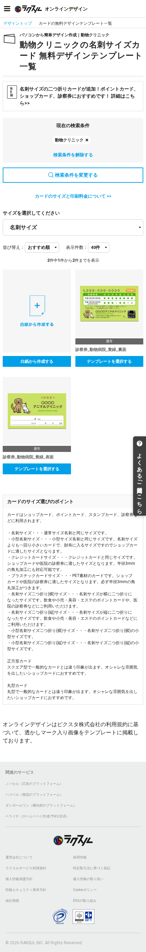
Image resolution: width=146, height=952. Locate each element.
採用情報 (80, 857)
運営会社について (19, 857)
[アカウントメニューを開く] (139, 9)
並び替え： (14, 247)
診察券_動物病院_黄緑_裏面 (100, 349)
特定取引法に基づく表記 (91, 868)
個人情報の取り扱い (88, 879)
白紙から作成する (37, 361)
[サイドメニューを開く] (7, 9)
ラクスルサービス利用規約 (25, 868)
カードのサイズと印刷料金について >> (73, 196)
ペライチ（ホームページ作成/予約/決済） (37, 816)
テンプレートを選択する (109, 361)
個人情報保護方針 (19, 879)
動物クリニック (69, 140)
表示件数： (77, 247)
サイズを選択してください (31, 213)
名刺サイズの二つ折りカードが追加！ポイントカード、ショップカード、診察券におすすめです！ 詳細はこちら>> (74, 96)
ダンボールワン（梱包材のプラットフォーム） (41, 805)
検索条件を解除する (73, 154)
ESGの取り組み (84, 901)
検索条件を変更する (76, 175)
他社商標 (12, 901)
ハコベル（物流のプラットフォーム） (34, 794)
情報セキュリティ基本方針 (25, 890)
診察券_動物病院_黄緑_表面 (28, 457)
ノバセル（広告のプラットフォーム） (34, 784)
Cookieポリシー (85, 890)
